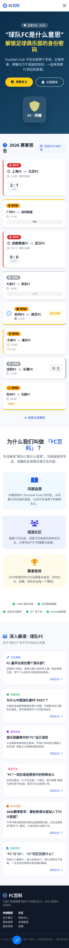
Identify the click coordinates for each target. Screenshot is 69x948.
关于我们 (8, 917)
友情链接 (23, 922)
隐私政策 (8, 922)
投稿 (20, 926)
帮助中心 (23, 917)
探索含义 (21, 82)
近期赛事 (52, 82)
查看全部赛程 (36, 418)
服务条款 (8, 926)
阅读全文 (55, 679)
